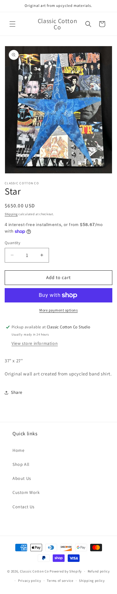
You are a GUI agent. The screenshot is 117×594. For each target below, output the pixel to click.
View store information (35, 343)
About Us (21, 478)
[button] (12, 24)
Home (18, 450)
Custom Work (26, 492)
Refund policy (99, 571)
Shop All (21, 464)
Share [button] (16, 392)
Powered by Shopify (66, 571)
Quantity (12, 242)
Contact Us (23, 506)
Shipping (11, 214)
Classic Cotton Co (34, 571)
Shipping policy (92, 580)
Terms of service (60, 580)
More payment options (58, 310)
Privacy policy (29, 580)
